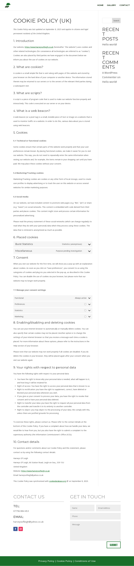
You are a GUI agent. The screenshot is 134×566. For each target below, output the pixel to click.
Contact (124, 5)
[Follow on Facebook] (15, 529)
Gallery (111, 5)
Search (116, 20)
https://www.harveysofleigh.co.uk (39, 47)
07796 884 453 (21, 511)
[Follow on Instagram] (21, 529)
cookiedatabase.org (57, 481)
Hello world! (109, 44)
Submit (114, 545)
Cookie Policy (64, 560)
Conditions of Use (85, 560)
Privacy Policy (46, 560)
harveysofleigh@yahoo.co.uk (28, 521)
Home (100, 5)
